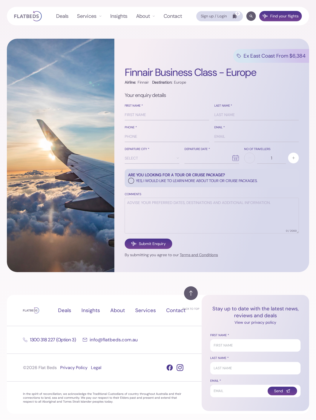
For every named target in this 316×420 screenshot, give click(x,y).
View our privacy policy (255, 322)
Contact (173, 16)
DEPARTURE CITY (136, 149)
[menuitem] (62, 16)
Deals (62, 16)
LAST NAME (222, 105)
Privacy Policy (73, 367)
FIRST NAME (133, 105)
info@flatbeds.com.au (114, 340)
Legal (96, 367)
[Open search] (251, 16)
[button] (249, 158)
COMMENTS (133, 194)
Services (86, 16)
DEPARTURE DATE (196, 149)
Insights (118, 16)
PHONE (130, 127)
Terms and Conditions (199, 255)
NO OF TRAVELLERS (257, 149)
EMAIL (218, 127)
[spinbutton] (271, 158)
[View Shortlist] (234, 16)
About (143, 16)
